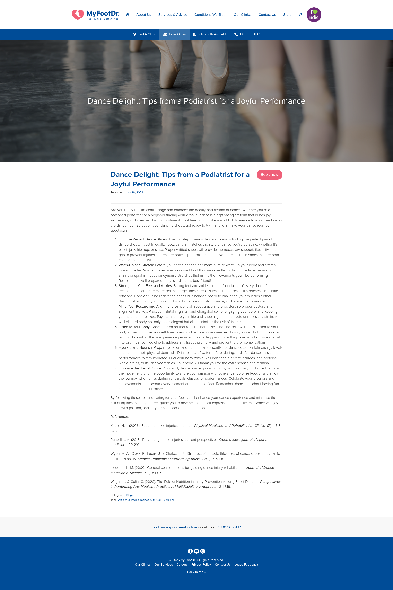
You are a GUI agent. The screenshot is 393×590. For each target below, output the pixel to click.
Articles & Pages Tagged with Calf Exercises (146, 500)
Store (287, 14)
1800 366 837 (229, 527)
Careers (182, 564)
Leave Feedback (246, 564)
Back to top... (196, 572)
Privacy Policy (201, 564)
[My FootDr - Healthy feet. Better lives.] (97, 14)
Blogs (129, 495)
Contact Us (267, 14)
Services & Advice (172, 14)
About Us (143, 14)
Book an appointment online (174, 527)
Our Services (164, 564)
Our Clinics (242, 14)
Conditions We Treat (210, 14)
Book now (269, 174)
